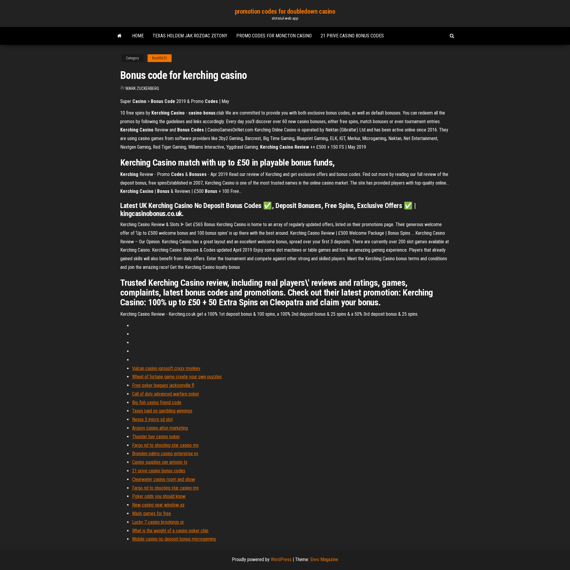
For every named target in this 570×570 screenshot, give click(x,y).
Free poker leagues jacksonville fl (163, 385)
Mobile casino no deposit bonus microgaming (174, 539)
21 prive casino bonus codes (352, 36)
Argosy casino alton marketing (160, 428)
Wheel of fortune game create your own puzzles (177, 377)
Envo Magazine (324, 559)
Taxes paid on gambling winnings (162, 411)
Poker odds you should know (159, 496)
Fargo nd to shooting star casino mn (165, 445)
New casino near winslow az (158, 505)
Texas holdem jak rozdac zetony (190, 36)
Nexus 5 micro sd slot (152, 419)
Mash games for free (151, 513)
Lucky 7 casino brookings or (158, 522)
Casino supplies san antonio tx (159, 462)
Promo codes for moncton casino (274, 36)
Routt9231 (159, 58)
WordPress (281, 559)
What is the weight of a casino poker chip (170, 531)
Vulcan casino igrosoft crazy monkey (166, 368)
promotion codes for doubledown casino (285, 11)
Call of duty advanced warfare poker (165, 394)
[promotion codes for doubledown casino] (119, 36)
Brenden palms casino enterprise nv (165, 453)
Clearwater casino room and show (163, 479)
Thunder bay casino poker (156, 436)
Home (138, 36)
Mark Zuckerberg (142, 88)
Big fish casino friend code (156, 402)
